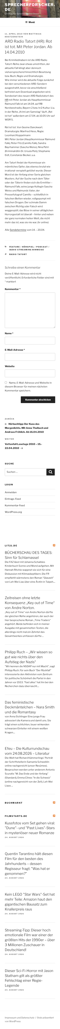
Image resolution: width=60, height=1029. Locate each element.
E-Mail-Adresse (15, 349)
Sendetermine (18, 229)
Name (9, 333)
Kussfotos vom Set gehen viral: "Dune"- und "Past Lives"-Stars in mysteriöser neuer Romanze (30, 828)
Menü (32, 22)
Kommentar (12, 289)
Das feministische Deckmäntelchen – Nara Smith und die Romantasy (30, 707)
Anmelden (11, 492)
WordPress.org (13, 512)
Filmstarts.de (16, 816)
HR (6, 99)
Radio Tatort (18, 254)
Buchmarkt (14, 803)
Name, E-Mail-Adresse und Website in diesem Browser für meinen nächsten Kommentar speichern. (28, 386)
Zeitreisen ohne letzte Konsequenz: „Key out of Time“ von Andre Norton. (30, 603)
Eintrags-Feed (13, 498)
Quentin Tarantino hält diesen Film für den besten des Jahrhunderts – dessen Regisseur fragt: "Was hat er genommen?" (29, 864)
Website (10, 366)
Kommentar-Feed (15, 505)
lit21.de (11, 545)
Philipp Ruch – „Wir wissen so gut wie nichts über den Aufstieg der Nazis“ (28, 657)
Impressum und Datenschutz (19, 1017)
